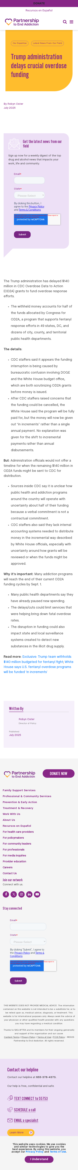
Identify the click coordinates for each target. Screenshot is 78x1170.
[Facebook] (6, 894)
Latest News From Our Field (47, 43)
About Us (9, 820)
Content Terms (11, 1037)
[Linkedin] (29, 894)
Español (39, 10)
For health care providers (18, 832)
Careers (8, 867)
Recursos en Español (17, 826)
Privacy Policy (28, 1037)
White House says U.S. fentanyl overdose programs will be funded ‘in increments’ (38, 667)
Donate (39, 3)
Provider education (14, 861)
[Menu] (71, 22)
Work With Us (11, 814)
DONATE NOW (58, 773)
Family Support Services (19, 790)
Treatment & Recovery (18, 808)
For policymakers (13, 838)
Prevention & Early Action (20, 802)
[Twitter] (14, 894)
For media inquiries (14, 855)
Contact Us (10, 873)
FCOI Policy (59, 1037)
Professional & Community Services (27, 796)
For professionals (13, 849)
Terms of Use (44, 1037)
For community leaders (17, 844)
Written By (16, 708)
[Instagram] (21, 894)
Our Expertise (20, 43)
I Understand (39, 1159)
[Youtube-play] (37, 894)
